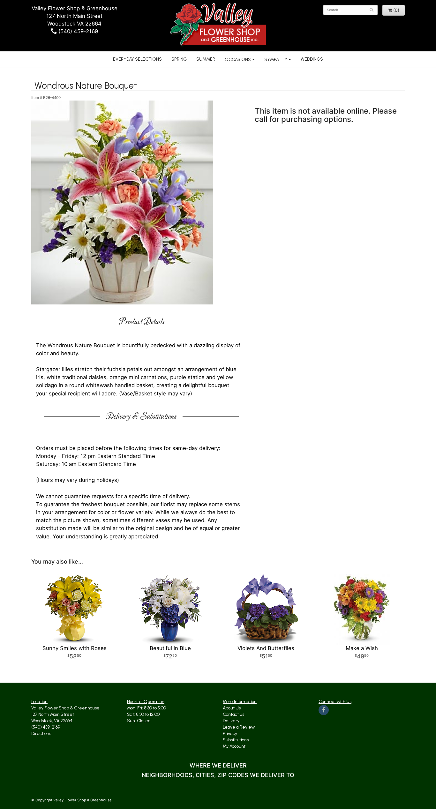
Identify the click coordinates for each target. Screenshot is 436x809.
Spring (179, 59)
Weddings (312, 59)
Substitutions (236, 740)
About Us (232, 708)
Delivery (231, 720)
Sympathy (275, 59)
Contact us (233, 714)
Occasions (238, 59)
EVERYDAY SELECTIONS (137, 59)
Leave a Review (239, 727)
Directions (41, 733)
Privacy (230, 733)
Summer (205, 59)
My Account (234, 746)
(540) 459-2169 (77, 31)
